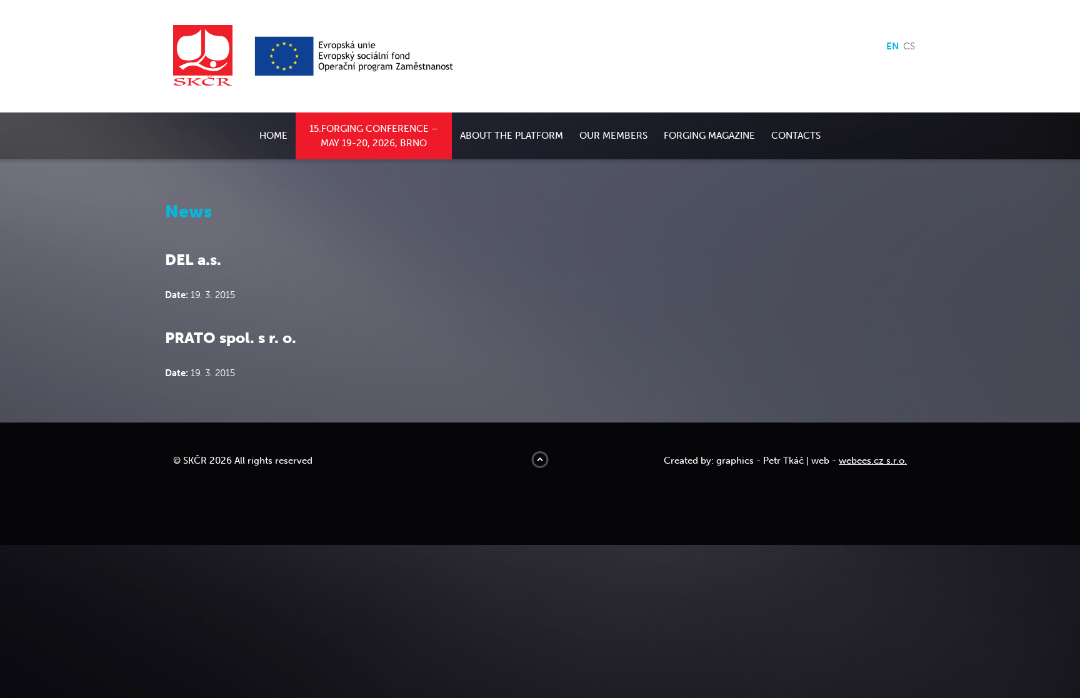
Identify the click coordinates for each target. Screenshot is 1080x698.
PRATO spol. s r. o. (230, 338)
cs (909, 46)
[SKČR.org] (212, 55)
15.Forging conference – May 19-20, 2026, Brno (373, 136)
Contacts (796, 135)
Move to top (540, 459)
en (892, 46)
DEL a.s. (193, 260)
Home (273, 135)
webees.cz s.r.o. (873, 460)
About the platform (511, 135)
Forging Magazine (709, 135)
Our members (613, 135)
